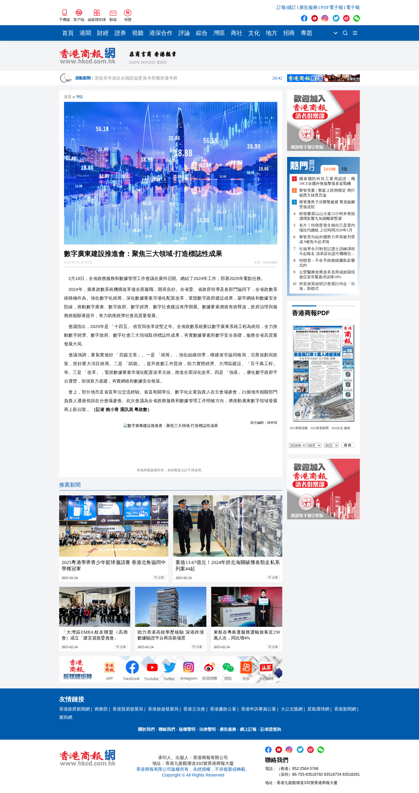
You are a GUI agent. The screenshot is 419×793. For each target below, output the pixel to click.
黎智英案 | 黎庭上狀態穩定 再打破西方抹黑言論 (327, 192)
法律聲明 (207, 729)
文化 (254, 33)
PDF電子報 (332, 7)
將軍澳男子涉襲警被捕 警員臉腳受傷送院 (327, 204)
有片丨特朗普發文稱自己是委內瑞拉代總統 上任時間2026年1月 (327, 227)
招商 (289, 33)
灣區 (219, 33)
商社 (236, 33)
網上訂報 (248, 729)
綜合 (202, 33)
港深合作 (161, 33)
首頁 (68, 33)
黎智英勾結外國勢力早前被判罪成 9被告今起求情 (327, 239)
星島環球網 (318, 709)
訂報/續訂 (286, 7)
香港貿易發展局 (128, 709)
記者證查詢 (270, 729)
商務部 (101, 709)
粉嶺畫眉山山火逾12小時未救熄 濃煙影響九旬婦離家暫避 (327, 216)
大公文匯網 (292, 709)
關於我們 (146, 729)
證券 (120, 33)
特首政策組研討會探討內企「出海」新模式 (327, 285)
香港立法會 (194, 709)
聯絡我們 (167, 729)
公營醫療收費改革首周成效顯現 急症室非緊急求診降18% (327, 274)
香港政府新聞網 (74, 709)
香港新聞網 (345, 709)
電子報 (353, 7)
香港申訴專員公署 (258, 709)
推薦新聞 (70, 485)
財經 (103, 33)
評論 (184, 33)
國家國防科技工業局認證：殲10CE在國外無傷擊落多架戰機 (327, 180)
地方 (271, 33)
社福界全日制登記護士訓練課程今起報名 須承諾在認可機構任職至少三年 (327, 251)
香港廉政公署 (223, 709)
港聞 (85, 33)
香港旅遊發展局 (163, 709)
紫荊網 (65, 717)
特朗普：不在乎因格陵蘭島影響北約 (327, 262)
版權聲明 (187, 729)
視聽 (138, 33)
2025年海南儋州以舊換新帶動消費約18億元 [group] (188, 78)
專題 (306, 33)
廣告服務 (308, 7)
